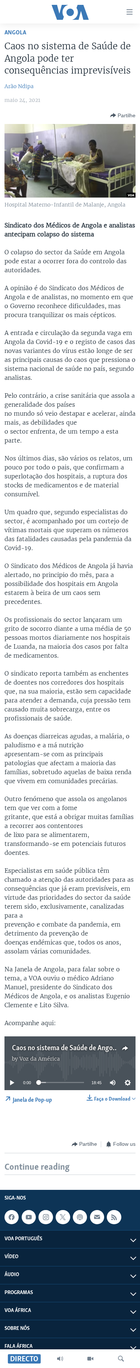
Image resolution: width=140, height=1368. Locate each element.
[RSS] (114, 1217)
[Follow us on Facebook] (11, 1217)
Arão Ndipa (19, 86)
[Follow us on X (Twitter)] (63, 1217)
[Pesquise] (121, 1358)
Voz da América (39, 1058)
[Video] (90, 1358)
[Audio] (60, 1358)
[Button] (123, 115)
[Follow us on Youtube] (29, 1217)
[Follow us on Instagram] (45, 1217)
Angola (15, 33)
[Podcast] (80, 1217)
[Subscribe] (97, 1217)
